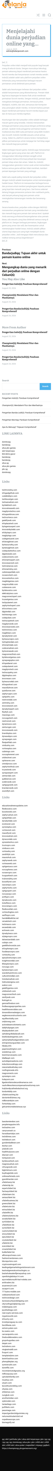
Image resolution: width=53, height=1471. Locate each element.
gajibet (46, 1445)
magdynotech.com (10, 669)
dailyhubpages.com (10, 1028)
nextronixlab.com (9, 700)
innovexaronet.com (10, 563)
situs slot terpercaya (30, 1439)
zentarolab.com (8, 776)
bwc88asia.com (8, 1325)
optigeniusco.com (9, 866)
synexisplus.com (9, 827)
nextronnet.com (8, 721)
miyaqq (39, 1445)
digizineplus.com (9, 675)
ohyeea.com (7, 1389)
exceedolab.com (9, 927)
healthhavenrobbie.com (12, 1009)
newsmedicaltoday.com (12, 1067)
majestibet (30, 1445)
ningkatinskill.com (9, 1349)
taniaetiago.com (9, 1404)
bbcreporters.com (9, 1261)
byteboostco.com (9, 590)
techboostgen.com (10, 499)
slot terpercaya (8, 451)
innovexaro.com (9, 678)
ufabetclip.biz (7, 1185)
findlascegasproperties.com (14, 1006)
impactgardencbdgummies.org (15, 1413)
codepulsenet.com (10, 666)
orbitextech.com (9, 991)
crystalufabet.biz (9, 1240)
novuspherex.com (9, 870)
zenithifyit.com (8, 854)
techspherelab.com (10, 642)
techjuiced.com (8, 1158)
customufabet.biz (9, 1231)
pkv (19, 1439)
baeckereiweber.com (10, 1121)
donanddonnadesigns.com (13, 1012)
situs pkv (26, 1442)
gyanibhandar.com (10, 1179)
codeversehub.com (10, 648)
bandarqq (6, 445)
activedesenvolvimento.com (14, 1025)
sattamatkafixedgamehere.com (15, 1040)
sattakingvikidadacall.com (13, 1034)
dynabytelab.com (9, 821)
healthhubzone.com (10, 1152)
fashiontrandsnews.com (12, 1258)
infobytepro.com (9, 532)
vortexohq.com (8, 955)
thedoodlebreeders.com (12, 1337)
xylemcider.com (8, 1401)
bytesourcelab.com (10, 681)
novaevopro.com (9, 872)
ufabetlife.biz (7, 1213)
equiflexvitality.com (10, 1018)
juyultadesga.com (9, 1310)
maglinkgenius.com (10, 581)
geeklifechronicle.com (11, 945)
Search (5, 380)
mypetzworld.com (9, 1316)
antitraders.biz (8, 1282)
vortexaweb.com (9, 863)
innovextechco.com (10, 578)
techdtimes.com (9, 1136)
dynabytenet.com (9, 636)
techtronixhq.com (9, 490)
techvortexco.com (9, 517)
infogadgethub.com (10, 493)
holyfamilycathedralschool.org (15, 1088)
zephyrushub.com (9, 815)
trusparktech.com (9, 875)
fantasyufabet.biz (9, 1191)
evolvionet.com (8, 824)
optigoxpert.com (9, 891)
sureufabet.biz (8, 1228)
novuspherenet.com (10, 754)
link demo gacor (8, 454)
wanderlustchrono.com (12, 973)
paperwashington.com (11, 1049)
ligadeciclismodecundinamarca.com (17, 1082)
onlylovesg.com (8, 1021)
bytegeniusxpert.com (11, 526)
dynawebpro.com (9, 736)
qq (3, 1439)
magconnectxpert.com (11, 596)
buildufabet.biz (8, 1252)
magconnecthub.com (11, 654)
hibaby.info (6, 1046)
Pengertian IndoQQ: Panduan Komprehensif (24, 284)
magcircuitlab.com (10, 584)
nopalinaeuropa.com (11, 1419)
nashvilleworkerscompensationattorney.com (21, 1085)
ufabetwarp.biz (8, 1182)
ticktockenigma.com (10, 982)
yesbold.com (7, 1149)
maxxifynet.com (9, 833)
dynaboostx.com (9, 900)
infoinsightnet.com (10, 542)
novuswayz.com (9, 894)
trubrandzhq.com (9, 879)
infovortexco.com (9, 609)
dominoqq (6, 442)
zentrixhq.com (8, 703)
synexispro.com (8, 1076)
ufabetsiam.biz (8, 1194)
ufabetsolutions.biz (10, 1216)
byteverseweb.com (10, 651)
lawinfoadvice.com (10, 1358)
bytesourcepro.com (10, 639)
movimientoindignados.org (13, 1371)
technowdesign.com (10, 1298)
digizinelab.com (8, 612)
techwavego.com (9, 614)
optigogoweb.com (9, 785)
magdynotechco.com (11, 511)
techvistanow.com (10, 566)
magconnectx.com (10, 1073)
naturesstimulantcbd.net (12, 1416)
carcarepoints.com (10, 1334)
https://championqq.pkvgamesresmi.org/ (19, 1448)
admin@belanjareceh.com (17, 51)
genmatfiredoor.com (10, 1003)
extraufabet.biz (8, 1210)
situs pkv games (9, 448)
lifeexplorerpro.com (10, 964)
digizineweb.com (9, 554)
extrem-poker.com (9, 1328)
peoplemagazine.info (11, 1124)
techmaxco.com (9, 924)
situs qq (5, 463)
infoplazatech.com (10, 523)
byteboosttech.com (10, 1161)
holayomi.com (8, 1079)
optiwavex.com (8, 760)
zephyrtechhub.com (10, 767)
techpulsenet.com (9, 602)
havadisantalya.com (10, 1133)
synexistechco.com (10, 842)
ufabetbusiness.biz (10, 1200)
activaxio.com (8, 930)
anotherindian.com (10, 1398)
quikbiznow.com (9, 779)
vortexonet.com (8, 830)
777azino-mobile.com (11, 1292)
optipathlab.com (9, 818)
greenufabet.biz (8, 1203)
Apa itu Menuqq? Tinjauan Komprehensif (19, 427)
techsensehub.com (10, 502)
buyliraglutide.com (10, 1173)
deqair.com (6, 1343)
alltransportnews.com (11, 1255)
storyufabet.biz (8, 1234)
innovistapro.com (9, 906)
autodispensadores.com (12, 1061)
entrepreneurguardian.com (13, 1043)
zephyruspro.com (9, 694)
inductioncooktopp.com (12, 1064)
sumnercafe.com (9, 1365)
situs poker (20, 1445)
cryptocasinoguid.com (11, 1264)
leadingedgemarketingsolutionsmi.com (18, 1267)
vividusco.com (8, 848)
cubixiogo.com (8, 751)
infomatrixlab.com (10, 645)
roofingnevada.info (10, 1070)
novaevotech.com (9, 575)
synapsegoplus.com (10, 660)
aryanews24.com (9, 1286)
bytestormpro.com (10, 970)
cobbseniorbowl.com (11, 1295)
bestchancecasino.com (12, 1055)
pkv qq (5, 469)
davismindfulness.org (11, 1097)
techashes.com (8, 1127)
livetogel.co (7, 1000)
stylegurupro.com (9, 936)
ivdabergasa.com (9, 1307)
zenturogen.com (9, 727)
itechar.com (7, 1146)
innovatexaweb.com (10, 508)
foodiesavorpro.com (10, 952)
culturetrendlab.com (10, 976)
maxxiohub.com (9, 857)
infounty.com (7, 1319)
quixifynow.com (8, 691)
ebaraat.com (7, 1155)
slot (7, 1439)
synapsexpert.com (10, 773)
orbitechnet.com (9, 757)
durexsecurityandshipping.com (15, 1301)
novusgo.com (8, 967)
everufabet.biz (8, 1246)
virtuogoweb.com (9, 1167)
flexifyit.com (7, 712)
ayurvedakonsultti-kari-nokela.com (16, 1279)
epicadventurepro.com (11, 958)
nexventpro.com (9, 885)
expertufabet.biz (9, 1188)
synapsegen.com (9, 739)
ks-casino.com (8, 1331)
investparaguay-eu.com (12, 1322)
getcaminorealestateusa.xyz (14, 1107)
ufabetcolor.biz (8, 1206)
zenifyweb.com (8, 997)
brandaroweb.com (10, 788)
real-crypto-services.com (12, 1313)
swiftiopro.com (8, 915)
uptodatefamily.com (10, 1377)
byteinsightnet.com (10, 548)
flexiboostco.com (9, 809)
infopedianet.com (9, 663)
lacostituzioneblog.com (12, 1386)
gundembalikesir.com (11, 1143)
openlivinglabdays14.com (13, 1276)
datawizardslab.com (10, 939)
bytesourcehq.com (10, 545)
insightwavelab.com (10, 961)
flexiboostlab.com (9, 909)
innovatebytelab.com (11, 529)
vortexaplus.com (9, 748)
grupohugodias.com (10, 1340)
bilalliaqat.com (8, 1058)
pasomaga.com (8, 1410)
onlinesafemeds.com (11, 1176)
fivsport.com (7, 1352)
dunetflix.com (8, 1368)
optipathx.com (8, 697)
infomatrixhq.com (9, 569)
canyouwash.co (8, 1130)
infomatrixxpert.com (10, 560)
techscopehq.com (9, 672)
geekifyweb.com (9, 520)
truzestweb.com (9, 770)
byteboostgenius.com (11, 657)
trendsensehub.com (10, 979)
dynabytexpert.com (10, 709)
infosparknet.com (9, 684)
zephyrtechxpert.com (11, 605)
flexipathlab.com (9, 742)
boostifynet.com (9, 882)
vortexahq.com (8, 851)
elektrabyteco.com (10, 593)
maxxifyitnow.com (10, 688)
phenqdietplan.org (10, 1361)
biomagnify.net (8, 1422)
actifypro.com (8, 897)
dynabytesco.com (9, 933)
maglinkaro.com (9, 633)
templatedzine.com (10, 1355)
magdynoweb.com (10, 624)
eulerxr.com (7, 985)
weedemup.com (8, 1052)
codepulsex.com (9, 618)
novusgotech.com (9, 718)
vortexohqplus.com (10, 912)
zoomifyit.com (8, 791)
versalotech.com (9, 921)
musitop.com (7, 1380)
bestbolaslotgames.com (12, 1037)
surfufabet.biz (8, 1222)
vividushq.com (8, 745)
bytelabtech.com (9, 505)
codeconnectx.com (10, 557)
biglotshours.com (9, 1170)
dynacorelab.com (9, 839)
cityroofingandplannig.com (13, 1304)
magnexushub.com (10, 1164)
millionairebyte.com (10, 1100)
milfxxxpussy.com (9, 1374)
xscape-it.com (8, 1289)
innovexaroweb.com (10, 627)
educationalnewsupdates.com (15, 806)
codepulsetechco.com (11, 551)
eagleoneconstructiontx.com (14, 1015)
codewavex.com (9, 587)
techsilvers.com (8, 1346)
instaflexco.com (8, 903)
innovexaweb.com (9, 730)
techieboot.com (8, 1140)
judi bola (13, 1439)
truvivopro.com (8, 845)
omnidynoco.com (9, 764)
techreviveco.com (9, 630)
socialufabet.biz (8, 1219)
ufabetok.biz (7, 1243)
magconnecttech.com (11, 994)
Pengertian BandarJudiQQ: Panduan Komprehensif (23, 413)
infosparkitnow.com (10, 514)
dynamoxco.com (9, 724)
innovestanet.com (9, 706)
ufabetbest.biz (8, 1225)
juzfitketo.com (8, 1407)
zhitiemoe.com (8, 1392)
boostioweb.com (9, 812)
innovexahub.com (9, 836)
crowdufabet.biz (9, 1249)
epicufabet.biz (8, 1237)
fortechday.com (8, 1104)
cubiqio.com (7, 942)
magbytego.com (9, 535)
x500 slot (39, 1442)
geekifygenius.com (10, 988)
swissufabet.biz (8, 1197)
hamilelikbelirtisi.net (10, 918)
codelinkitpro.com (9, 496)
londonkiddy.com (9, 1091)
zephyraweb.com (9, 860)
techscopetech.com (10, 621)
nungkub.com (8, 1395)
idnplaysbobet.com (10, 1031)
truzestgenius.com (10, 599)
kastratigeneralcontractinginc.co (16, 1270)
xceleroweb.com (9, 782)
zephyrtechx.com (9, 888)
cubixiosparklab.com (11, 572)
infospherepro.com (10, 949)
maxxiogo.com (8, 715)
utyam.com (7, 1383)
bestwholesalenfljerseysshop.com (16, 1273)
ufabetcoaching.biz (10, 1095)
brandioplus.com (9, 733)
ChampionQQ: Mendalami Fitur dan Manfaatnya (22, 405)
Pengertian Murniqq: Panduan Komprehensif (21, 420)
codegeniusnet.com (10, 539)
